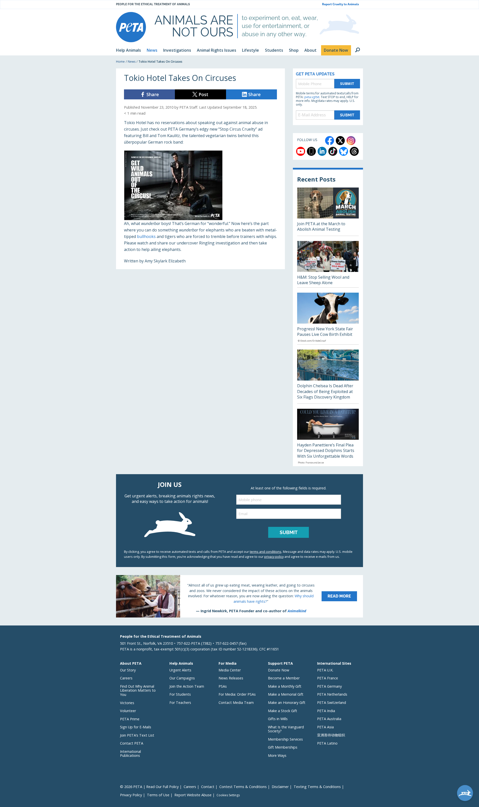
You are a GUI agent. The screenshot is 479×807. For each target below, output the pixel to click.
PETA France (327, 678)
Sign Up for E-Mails (135, 727)
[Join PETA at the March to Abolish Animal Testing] (328, 212)
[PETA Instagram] (351, 140)
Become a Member (284, 678)
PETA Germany (329, 686)
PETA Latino (327, 743)
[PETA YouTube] (300, 151)
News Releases (231, 678)
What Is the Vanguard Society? (286, 729)
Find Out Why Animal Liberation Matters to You (138, 690)
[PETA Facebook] (329, 140)
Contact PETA (131, 743)
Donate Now (278, 670)
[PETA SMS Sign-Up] (311, 151)
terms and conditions (265, 551)
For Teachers (180, 702)
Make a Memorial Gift (285, 694)
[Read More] (239, 596)
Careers (126, 678)
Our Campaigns (182, 678)
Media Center (230, 670)
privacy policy (274, 556)
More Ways (277, 755)
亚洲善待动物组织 (331, 735)
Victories (127, 702)
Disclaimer (280, 786)
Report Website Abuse (193, 795)
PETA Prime (129, 719)
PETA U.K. (325, 670)
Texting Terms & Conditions (317, 786)
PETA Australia (329, 718)
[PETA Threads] (354, 151)
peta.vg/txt (311, 97)
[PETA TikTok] (332, 151)
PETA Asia (325, 727)
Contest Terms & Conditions (243, 786)
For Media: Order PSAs (237, 694)
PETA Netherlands (332, 694)
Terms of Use (158, 795)
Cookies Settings (228, 795)
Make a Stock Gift (282, 710)
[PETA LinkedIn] (322, 151)
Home (120, 61)
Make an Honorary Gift (286, 702)
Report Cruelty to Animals (340, 4)
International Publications (130, 753)
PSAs (223, 686)
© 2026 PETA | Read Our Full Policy (149, 786)
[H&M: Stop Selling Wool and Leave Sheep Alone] (328, 264)
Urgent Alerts (180, 670)
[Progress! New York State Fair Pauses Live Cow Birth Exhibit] (328, 319)
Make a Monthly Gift (284, 686)
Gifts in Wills (278, 718)
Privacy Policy (131, 795)
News (131, 61)
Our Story (128, 670)
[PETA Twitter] (340, 140)
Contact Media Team (236, 702)
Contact (207, 786)
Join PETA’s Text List (137, 735)
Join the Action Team (186, 686)
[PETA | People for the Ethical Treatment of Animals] (131, 27)
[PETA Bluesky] (343, 151)
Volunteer (128, 710)
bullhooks (146, 236)
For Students (180, 694)
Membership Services (285, 739)
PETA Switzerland (331, 702)
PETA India (326, 710)
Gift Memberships (282, 747)
